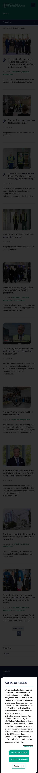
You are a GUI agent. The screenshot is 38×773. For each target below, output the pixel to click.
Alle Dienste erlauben (19, 753)
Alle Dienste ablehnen (19, 759)
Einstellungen (19, 766)
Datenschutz (28, 746)
